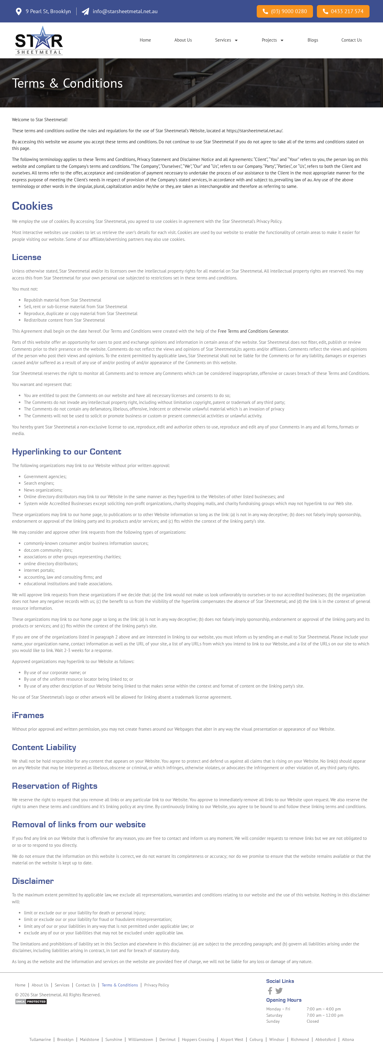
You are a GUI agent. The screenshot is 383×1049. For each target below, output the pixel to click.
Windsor (277, 1039)
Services (223, 40)
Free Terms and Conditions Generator (253, 331)
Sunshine (113, 1039)
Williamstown (140, 1039)
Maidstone (89, 1039)
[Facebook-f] (270, 991)
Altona (348, 1039)
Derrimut (167, 1039)
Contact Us (351, 40)
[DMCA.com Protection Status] (31, 1003)
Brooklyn (65, 1039)
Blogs (313, 40)
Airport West (232, 1039)
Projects (269, 40)
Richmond (300, 1039)
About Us (183, 40)
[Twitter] (279, 991)
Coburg (256, 1039)
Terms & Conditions (120, 985)
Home (145, 40)
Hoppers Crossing (198, 1039)
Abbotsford (325, 1039)
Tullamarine (40, 1039)
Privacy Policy (156, 985)
